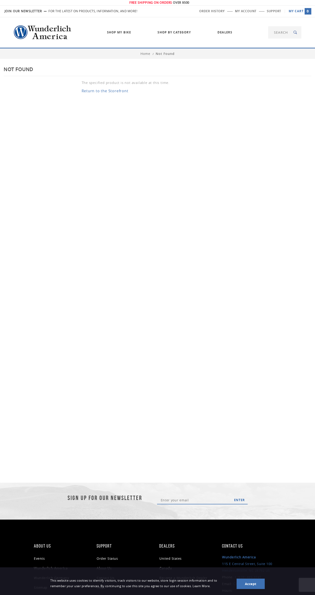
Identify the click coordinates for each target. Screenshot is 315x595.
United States (170, 558)
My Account (245, 11)
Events (39, 558)
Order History (212, 11)
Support (274, 11)
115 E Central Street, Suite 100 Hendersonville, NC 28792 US (247, 564)
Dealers (224, 32)
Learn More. (202, 586)
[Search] (295, 32)
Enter (239, 500)
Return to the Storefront (105, 90)
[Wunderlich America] (42, 32)
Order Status (107, 558)
